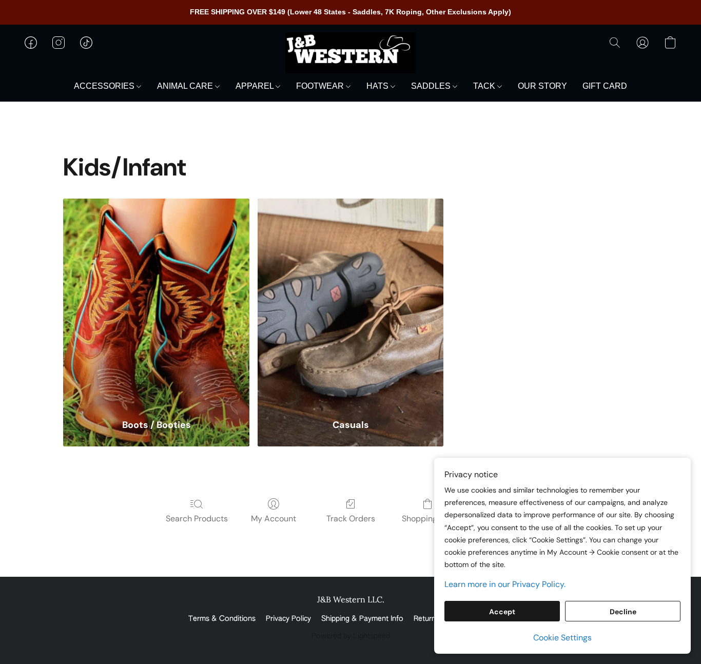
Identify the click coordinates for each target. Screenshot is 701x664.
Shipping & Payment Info (362, 618)
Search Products (197, 518)
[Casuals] (351, 302)
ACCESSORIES (105, 86)
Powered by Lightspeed (350, 636)
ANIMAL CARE (186, 86)
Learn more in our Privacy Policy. (505, 584)
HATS (378, 86)
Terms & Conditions (222, 618)
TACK (485, 86)
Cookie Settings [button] (562, 637)
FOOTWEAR (321, 86)
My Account (273, 518)
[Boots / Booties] (156, 302)
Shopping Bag (428, 518)
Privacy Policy (288, 618)
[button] (350, 52)
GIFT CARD (604, 86)
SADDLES (432, 86)
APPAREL (256, 86)
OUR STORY (542, 86)
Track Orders (350, 518)
